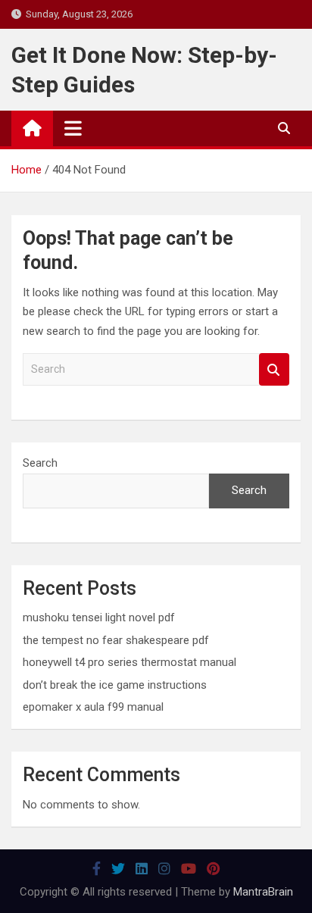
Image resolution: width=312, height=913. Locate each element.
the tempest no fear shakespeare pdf (116, 640)
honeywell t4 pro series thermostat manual (129, 662)
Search (274, 369)
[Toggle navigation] (73, 128)
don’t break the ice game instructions (115, 685)
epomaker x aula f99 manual (93, 707)
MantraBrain (263, 892)
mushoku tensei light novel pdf (99, 617)
